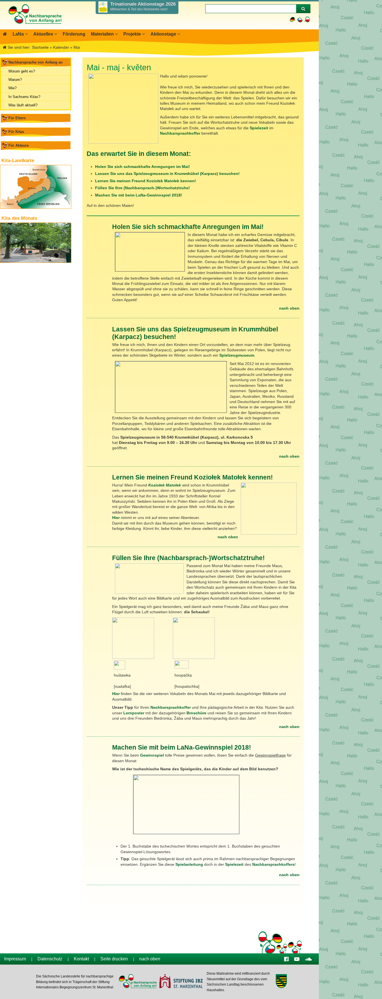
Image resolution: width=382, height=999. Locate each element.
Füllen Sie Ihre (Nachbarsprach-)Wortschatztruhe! (142, 188)
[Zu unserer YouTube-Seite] (296, 958)
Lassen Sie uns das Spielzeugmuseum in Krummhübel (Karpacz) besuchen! (167, 173)
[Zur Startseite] (34, 26)
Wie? (12, 88)
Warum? (15, 80)
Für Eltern (17, 118)
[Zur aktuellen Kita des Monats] (35, 243)
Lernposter (133, 713)
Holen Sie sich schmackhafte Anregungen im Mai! (142, 166)
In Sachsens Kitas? (24, 97)
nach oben (289, 308)
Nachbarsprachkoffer (180, 133)
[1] (303, 8)
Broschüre (196, 713)
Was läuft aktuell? (22, 105)
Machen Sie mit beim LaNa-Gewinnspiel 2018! (138, 195)
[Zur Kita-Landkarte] (35, 187)
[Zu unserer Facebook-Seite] (286, 958)
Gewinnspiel (152, 755)
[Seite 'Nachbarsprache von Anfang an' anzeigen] (5, 34)
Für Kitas (16, 132)
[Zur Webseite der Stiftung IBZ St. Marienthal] (180, 981)
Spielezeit (259, 128)
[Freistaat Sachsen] (281, 981)
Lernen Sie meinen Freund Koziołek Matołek (137, 181)
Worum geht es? (21, 71)
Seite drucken (114, 958)
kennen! (188, 181)
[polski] (306, 19)
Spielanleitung (189, 864)
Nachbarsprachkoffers (273, 864)
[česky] (299, 19)
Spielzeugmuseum (236, 355)
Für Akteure (18, 145)
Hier (116, 517)
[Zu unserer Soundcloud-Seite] (308, 958)
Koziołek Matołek (165, 485)
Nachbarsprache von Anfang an (35, 62)
